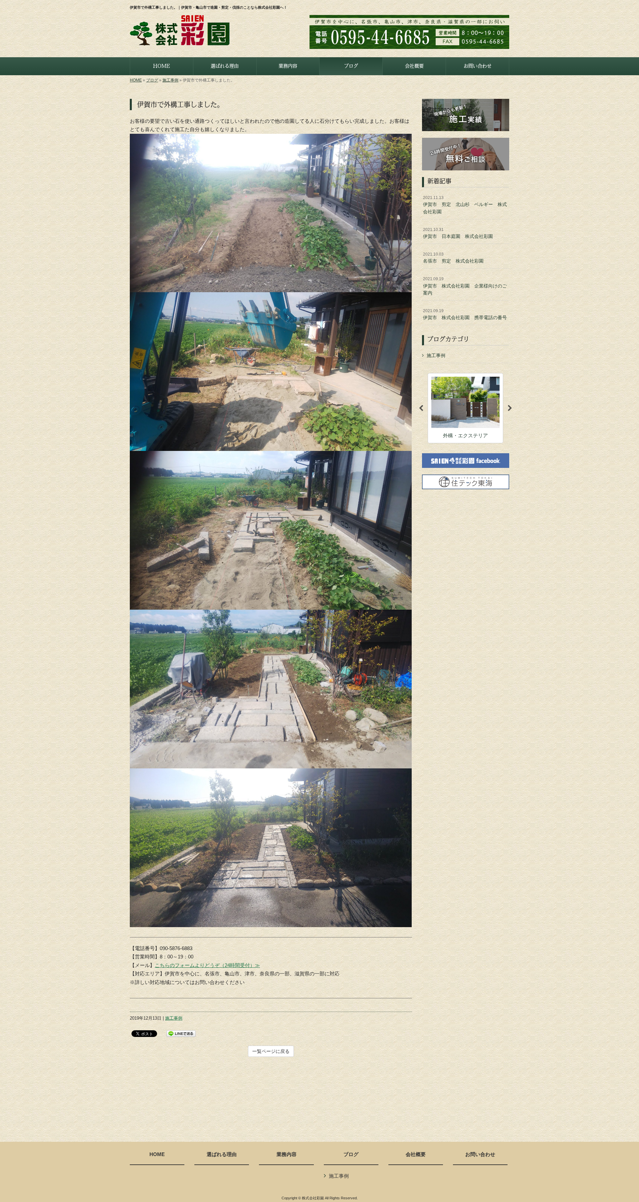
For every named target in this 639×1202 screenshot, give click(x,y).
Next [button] (510, 408)
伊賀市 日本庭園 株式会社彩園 (458, 233)
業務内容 (287, 1154)
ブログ (152, 80)
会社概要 (416, 1154)
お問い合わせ (480, 1154)
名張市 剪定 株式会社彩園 (453, 258)
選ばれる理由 (222, 1154)
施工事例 (170, 80)
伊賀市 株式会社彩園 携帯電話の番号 (465, 314)
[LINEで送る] (181, 1033)
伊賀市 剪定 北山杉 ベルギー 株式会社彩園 (465, 204)
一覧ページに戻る (271, 1051)
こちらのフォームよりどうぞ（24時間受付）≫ (207, 965)
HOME (136, 80)
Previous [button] (421, 408)
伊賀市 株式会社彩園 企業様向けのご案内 (465, 286)
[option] (465, 408)
